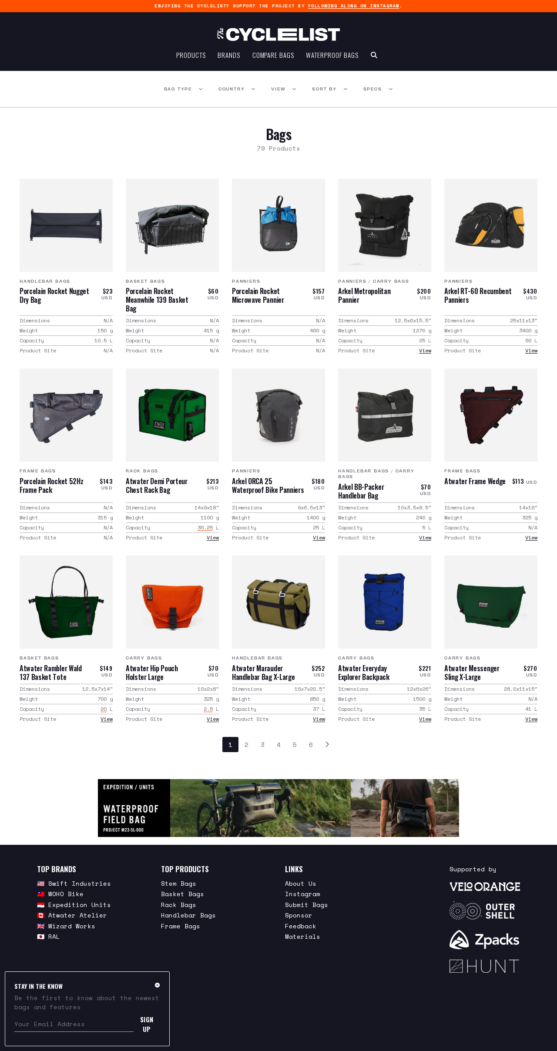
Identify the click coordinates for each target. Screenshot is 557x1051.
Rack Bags (142, 471)
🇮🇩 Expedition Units (74, 904)
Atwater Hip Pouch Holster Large (152, 672)
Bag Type (178, 89)
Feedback (300, 926)
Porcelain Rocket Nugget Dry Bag (54, 295)
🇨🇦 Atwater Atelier (72, 915)
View (278, 89)
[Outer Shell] (485, 910)
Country (231, 89)
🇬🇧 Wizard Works (66, 926)
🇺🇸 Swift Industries (74, 883)
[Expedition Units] (278, 808)
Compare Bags (273, 55)
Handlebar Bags (45, 281)
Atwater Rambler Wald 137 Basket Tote (51, 672)
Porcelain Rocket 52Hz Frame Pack (51, 485)
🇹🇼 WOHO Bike (60, 893)
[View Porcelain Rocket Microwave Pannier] (278, 225)
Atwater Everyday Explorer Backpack (363, 672)
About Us (300, 883)
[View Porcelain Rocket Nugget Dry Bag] (66, 225)
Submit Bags (306, 904)
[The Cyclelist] (278, 34)
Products (190, 55)
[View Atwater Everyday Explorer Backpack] (384, 602)
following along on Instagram (353, 6)
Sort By (324, 89)
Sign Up (147, 1024)
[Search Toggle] (374, 55)
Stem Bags (178, 883)
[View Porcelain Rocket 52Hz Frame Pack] (66, 415)
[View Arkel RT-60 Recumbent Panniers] (490, 225)
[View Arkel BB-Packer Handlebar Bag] (384, 415)
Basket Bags (145, 281)
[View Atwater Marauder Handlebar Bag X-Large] (278, 602)
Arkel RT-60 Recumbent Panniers (477, 295)
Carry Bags (391, 281)
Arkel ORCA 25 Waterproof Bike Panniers (268, 485)
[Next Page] (327, 744)
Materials (302, 936)
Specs (372, 89)
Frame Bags (38, 471)
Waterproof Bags (332, 55)
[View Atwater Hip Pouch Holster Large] (172, 602)
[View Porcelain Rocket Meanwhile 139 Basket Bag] (172, 225)
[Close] (157, 984)
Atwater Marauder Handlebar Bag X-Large (263, 672)
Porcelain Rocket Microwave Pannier (258, 295)
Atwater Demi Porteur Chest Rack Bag (157, 485)
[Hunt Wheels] (485, 966)
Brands (229, 55)
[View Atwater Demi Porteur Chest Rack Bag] (172, 415)
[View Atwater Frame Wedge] (490, 415)
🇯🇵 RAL (48, 936)
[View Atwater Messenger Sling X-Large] (490, 602)
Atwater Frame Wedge (475, 481)
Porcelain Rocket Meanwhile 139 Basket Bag (157, 300)
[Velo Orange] (485, 886)
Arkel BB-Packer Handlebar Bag (361, 491)
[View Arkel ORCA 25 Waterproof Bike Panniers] (278, 415)
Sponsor (298, 915)
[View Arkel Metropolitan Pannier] (384, 225)
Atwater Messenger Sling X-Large (472, 672)
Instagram (302, 893)
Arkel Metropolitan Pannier (364, 295)
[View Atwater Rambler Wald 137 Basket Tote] (66, 602)
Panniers (246, 281)
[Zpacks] (485, 939)
